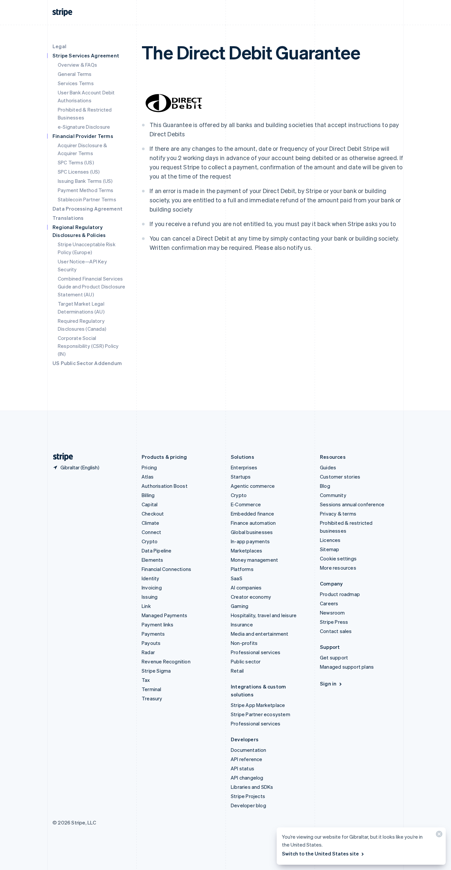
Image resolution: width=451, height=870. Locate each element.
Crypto (149, 541)
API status (242, 768)
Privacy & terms (338, 513)
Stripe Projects (248, 796)
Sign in (328, 683)
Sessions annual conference (352, 504)
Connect (151, 532)
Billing (148, 495)
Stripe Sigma (156, 670)
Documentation (248, 750)
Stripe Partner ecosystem (260, 714)
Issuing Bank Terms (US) (85, 181)
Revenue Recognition (166, 661)
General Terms (75, 74)
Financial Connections (166, 569)
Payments (153, 633)
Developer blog (248, 805)
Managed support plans (347, 666)
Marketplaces (246, 550)
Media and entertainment (260, 633)
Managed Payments (164, 615)
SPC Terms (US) (76, 162)
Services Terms (76, 83)
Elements (152, 559)
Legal (59, 46)
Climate (150, 522)
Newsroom (332, 612)
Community (333, 495)
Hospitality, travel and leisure (263, 615)
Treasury (152, 698)
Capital (149, 504)
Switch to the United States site (320, 853)
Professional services (255, 652)
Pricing (149, 467)
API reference (246, 759)
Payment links (158, 624)
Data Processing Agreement (87, 208)
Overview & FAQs (77, 64)
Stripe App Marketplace (258, 705)
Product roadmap (340, 594)
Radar (148, 652)
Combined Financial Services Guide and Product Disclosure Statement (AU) (91, 286)
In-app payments (250, 541)
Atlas (148, 476)
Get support (334, 657)
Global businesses (252, 532)
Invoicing (152, 587)
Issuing (149, 596)
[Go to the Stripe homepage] (60, 457)
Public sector (246, 661)
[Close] (438, 835)
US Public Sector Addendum (87, 363)
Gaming (239, 606)
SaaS (236, 578)
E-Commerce (246, 504)
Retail (237, 670)
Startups (241, 476)
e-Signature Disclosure (84, 126)
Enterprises (244, 467)
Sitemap (329, 549)
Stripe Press (334, 622)
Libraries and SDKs (252, 787)
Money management (254, 559)
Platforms (242, 569)
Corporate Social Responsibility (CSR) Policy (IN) (88, 346)
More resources (338, 567)
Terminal (151, 689)
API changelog (247, 777)
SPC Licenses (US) (79, 171)
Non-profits (244, 643)
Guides (328, 467)
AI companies (246, 587)
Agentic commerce (253, 486)
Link (146, 606)
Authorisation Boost (165, 486)
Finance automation (253, 522)
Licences (330, 540)
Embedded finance (252, 513)
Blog (325, 486)
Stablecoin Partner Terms (87, 199)
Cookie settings (338, 558)
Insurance (242, 624)
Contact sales (336, 631)
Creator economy (251, 596)
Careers (329, 603)
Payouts (151, 643)
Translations (68, 218)
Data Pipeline (157, 550)
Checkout (153, 513)
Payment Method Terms (85, 190)
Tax (146, 680)
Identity (150, 578)
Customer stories (340, 476)
